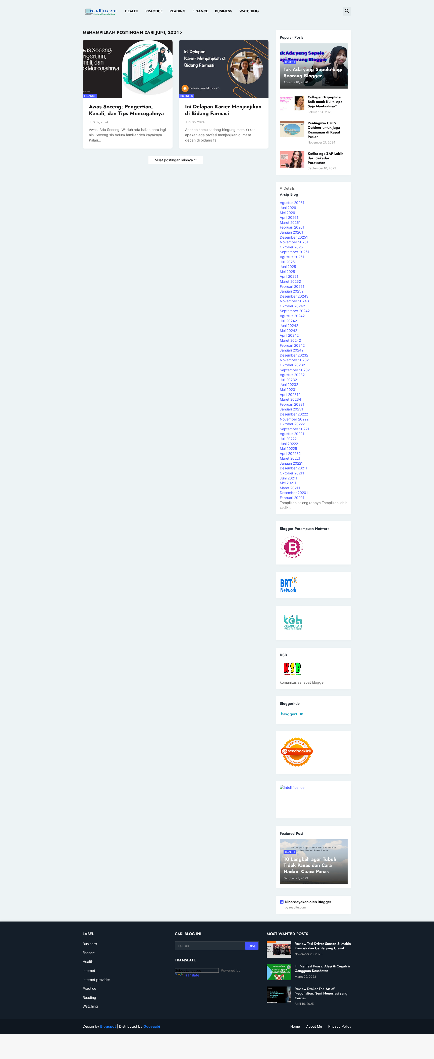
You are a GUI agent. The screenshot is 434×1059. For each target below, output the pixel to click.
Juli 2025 (288, 262)
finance (89, 953)
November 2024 (294, 301)
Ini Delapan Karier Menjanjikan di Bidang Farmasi (223, 110)
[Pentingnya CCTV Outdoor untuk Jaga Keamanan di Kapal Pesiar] (292, 129)
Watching (249, 11)
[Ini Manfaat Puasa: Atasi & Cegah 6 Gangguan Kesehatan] (279, 972)
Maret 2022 (290, 458)
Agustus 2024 (292, 316)
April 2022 (290, 453)
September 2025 (294, 252)
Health (131, 11)
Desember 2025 (294, 237)
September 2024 (295, 311)
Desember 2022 (294, 414)
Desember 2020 (294, 492)
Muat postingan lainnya (174, 160)
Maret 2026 (290, 222)
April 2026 (289, 217)
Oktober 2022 (292, 424)
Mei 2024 (288, 330)
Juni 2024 (289, 325)
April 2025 (289, 276)
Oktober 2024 (292, 306)
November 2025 (294, 242)
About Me (314, 1026)
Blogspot (108, 1026)
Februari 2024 (292, 345)
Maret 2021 (290, 488)
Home (295, 1026)
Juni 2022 (289, 444)
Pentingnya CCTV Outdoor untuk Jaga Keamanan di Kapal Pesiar (324, 130)
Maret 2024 (290, 340)
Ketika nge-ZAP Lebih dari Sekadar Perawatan (325, 158)
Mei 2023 (288, 389)
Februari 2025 (292, 286)
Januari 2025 (291, 291)
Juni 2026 (289, 207)
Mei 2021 (288, 483)
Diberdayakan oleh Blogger (308, 902)
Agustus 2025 (292, 257)
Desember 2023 (294, 355)
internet (89, 970)
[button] (347, 11)
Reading (177, 11)
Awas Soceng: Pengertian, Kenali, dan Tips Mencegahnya (126, 110)
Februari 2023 (292, 404)
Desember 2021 (293, 468)
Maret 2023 (290, 399)
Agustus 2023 (292, 375)
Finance (200, 11)
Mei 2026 (288, 212)
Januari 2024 (291, 350)
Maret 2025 (290, 281)
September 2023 (295, 370)
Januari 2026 (291, 232)
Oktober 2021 (292, 473)
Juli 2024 (288, 321)
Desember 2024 (294, 296)
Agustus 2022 (292, 434)
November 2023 (294, 360)
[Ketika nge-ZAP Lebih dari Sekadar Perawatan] (292, 159)
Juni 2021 (288, 478)
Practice (153, 11)
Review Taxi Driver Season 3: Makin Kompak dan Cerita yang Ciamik (323, 945)
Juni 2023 (289, 384)
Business (223, 11)
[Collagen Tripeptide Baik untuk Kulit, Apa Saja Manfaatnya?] (292, 103)
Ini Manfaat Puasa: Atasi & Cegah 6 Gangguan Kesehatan (322, 968)
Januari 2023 (291, 409)
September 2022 (294, 429)
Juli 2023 (288, 380)
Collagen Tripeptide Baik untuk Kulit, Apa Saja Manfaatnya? (325, 102)
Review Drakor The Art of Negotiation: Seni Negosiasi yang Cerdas (321, 993)
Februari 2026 (292, 227)
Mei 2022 (288, 448)
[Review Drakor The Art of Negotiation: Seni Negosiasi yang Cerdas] (279, 994)
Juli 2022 (288, 439)
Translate (191, 975)
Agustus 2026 (292, 202)
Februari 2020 (292, 498)
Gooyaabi (151, 1026)
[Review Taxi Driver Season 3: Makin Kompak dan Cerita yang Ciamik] (279, 949)
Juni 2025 (289, 266)
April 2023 (290, 394)
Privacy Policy (339, 1026)
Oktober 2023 (292, 365)
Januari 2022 (291, 463)
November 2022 (294, 419)
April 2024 (289, 335)
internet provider (96, 979)
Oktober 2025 (292, 247)
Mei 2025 (288, 271)
